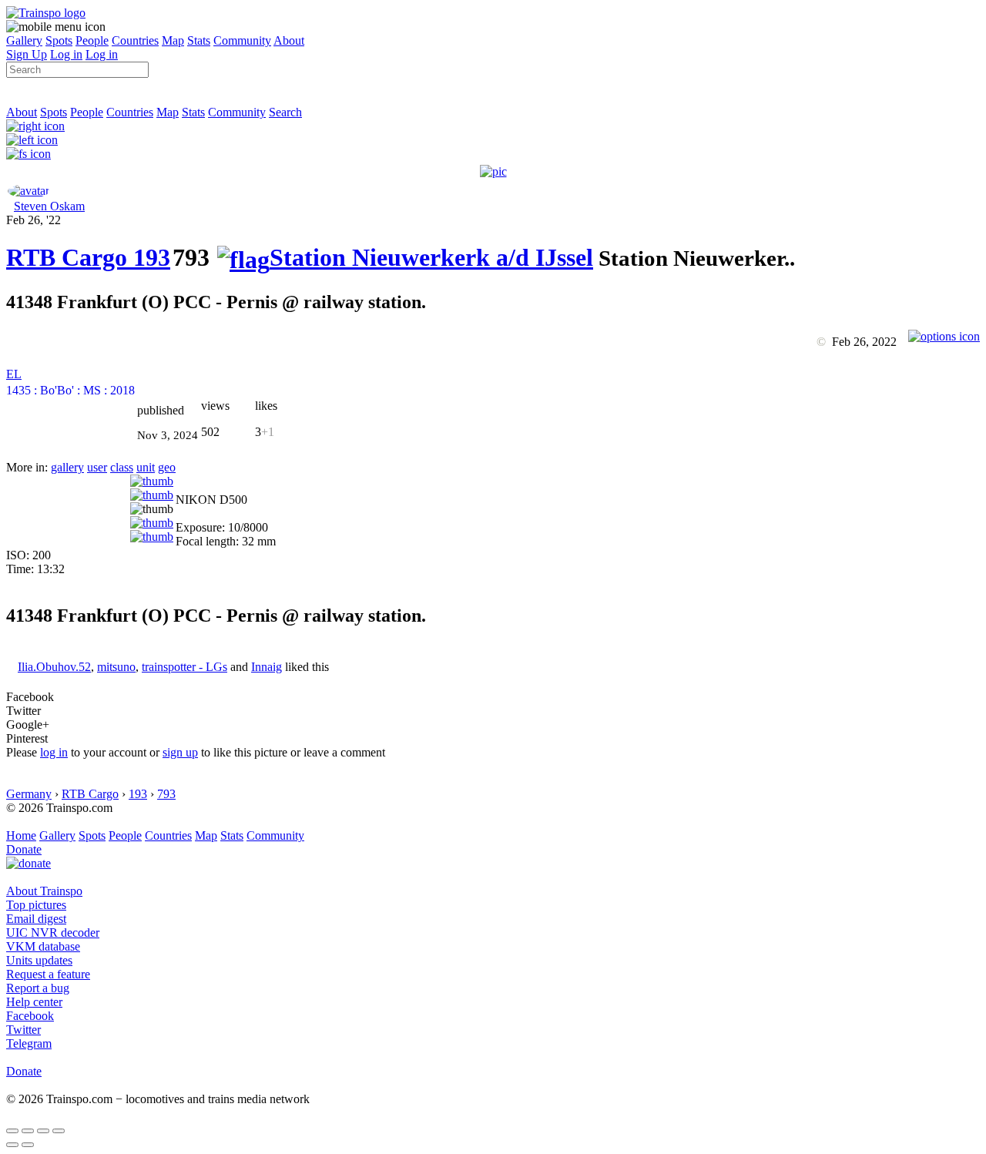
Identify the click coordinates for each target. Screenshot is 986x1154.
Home (21, 835)
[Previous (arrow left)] (12, 1144)
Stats (198, 40)
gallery (67, 467)
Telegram (29, 1043)
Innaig (266, 666)
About (288, 40)
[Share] (28, 1131)
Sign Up (26, 54)
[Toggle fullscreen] (43, 1131)
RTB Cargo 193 (88, 257)
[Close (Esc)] (12, 1131)
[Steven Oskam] (28, 190)
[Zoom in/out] (58, 1131)
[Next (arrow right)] (28, 1144)
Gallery (24, 40)
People (92, 40)
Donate (24, 849)
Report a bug (37, 988)
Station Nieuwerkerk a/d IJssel (431, 257)
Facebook (30, 1015)
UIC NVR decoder (52, 932)
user (97, 467)
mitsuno (116, 666)
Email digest (36, 918)
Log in (66, 54)
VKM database (43, 946)
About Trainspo (44, 890)
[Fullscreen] (28, 153)
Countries (135, 40)
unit (145, 467)
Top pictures (36, 904)
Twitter (23, 1029)
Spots (58, 40)
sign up (180, 752)
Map (173, 40)
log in (54, 752)
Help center (34, 1001)
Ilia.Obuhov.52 (54, 666)
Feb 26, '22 (33, 219)
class (121, 467)
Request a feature (48, 974)
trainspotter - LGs (184, 666)
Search (285, 112)
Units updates (39, 960)
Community (242, 40)
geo (167, 467)
